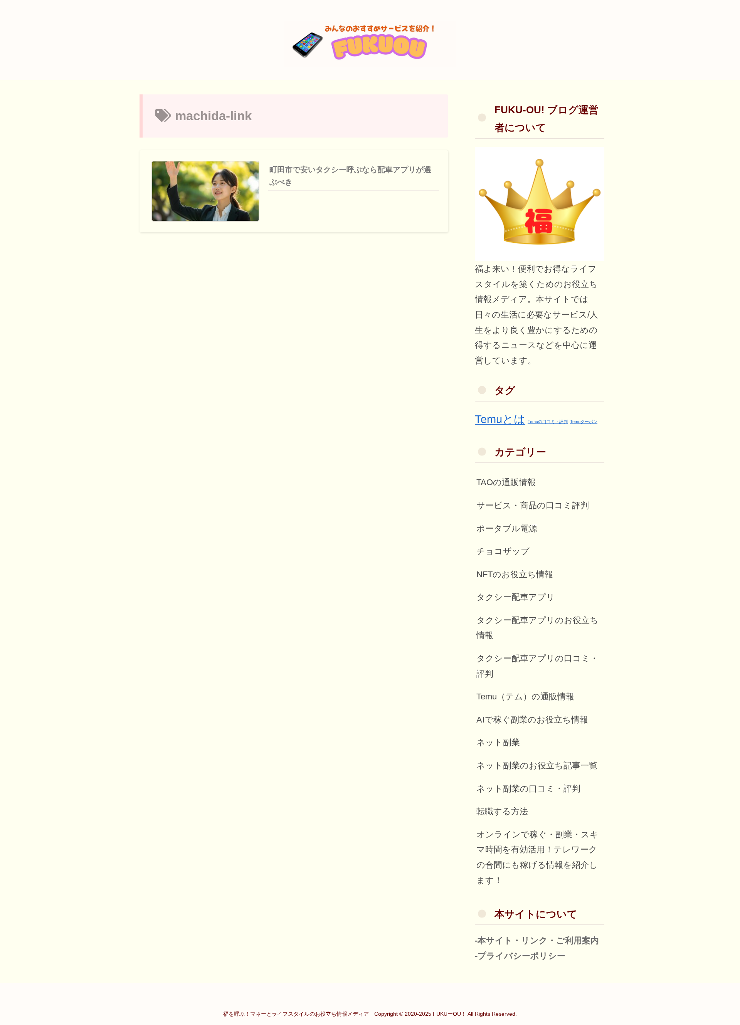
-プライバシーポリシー (520, 956)
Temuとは (500, 419)
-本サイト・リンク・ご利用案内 (537, 940)
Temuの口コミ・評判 (548, 421)
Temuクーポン (583, 421)
